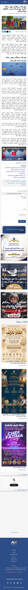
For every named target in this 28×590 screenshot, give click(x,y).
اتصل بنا (13, 552)
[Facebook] (5, 32)
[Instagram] (14, 583)
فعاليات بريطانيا (21, 322)
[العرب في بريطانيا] (25, 2)
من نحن (13, 556)
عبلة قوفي (24, 31)
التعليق (24, 197)
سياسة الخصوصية (14, 554)
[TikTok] (11, 583)
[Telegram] (3, 32)
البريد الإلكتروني (22, 214)
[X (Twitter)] (7, 32)
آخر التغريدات (22, 474)
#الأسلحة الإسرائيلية (15, 181)
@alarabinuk (14, 485)
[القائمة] (2, 2)
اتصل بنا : (19, 572)
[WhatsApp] (10, 32)
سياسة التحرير (14, 558)
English (5, 2)
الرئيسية (24, 13)
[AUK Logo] (14, 543)
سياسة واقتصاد (11, 13)
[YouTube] (18, 583)
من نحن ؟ (14, 565)
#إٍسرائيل (23, 181)
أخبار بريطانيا (18, 13)
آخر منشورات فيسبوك (20, 489)
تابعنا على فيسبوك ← (14, 532)
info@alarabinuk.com (11, 572)
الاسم (25, 209)
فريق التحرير (13, 561)
